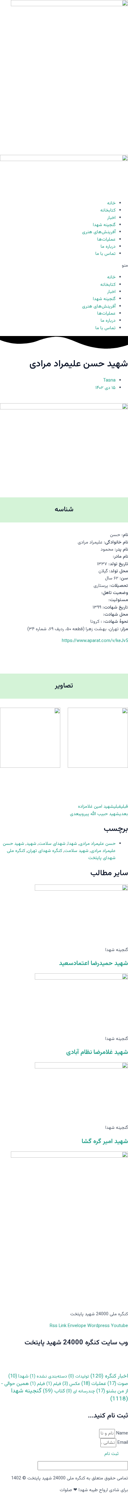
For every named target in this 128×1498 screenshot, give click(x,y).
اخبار (111, 217)
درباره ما (108, 246)
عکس (71, 1383)
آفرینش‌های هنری (99, 232)
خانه (111, 203)
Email (122, 1442)
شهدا (72, 843)
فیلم (53, 1383)
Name (121, 1433)
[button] (64, 265)
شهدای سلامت (52, 843)
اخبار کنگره (109, 1376)
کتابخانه (108, 210)
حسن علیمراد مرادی (97, 843)
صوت (117, 1384)
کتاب (54, 1391)
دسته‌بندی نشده (48, 1376)
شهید (31, 843)
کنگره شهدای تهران (44, 850)
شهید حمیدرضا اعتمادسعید (93, 963)
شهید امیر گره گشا (105, 1141)
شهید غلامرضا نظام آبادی (97, 1052)
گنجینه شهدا (104, 225)
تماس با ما (105, 253)
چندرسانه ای (80, 1391)
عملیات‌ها (106, 239)
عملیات (93, 1384)
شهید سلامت (76, 850)
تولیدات (78, 1376)
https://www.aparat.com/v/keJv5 (95, 640)
